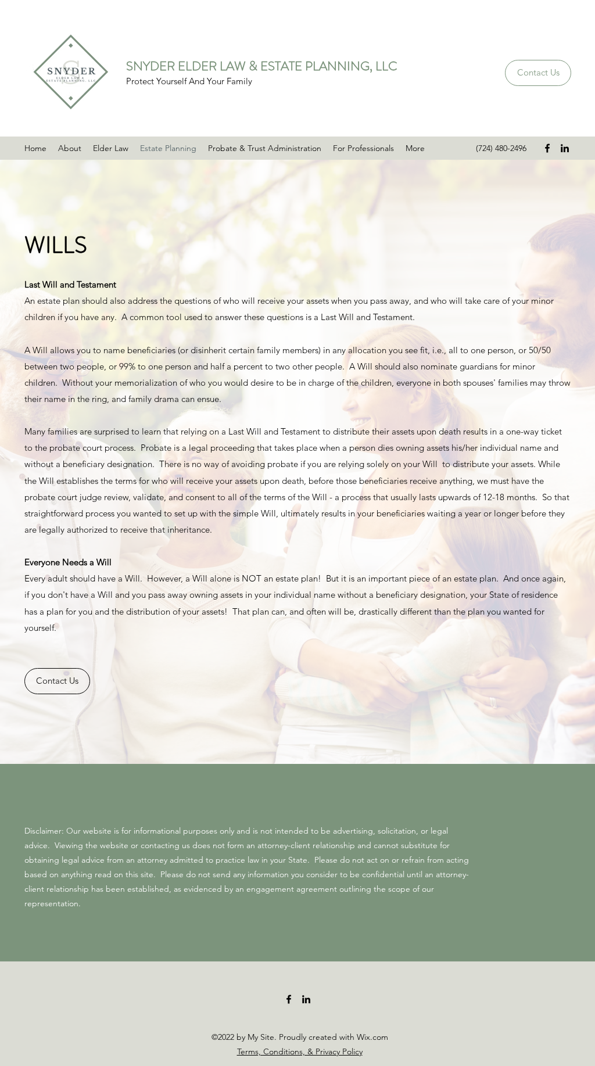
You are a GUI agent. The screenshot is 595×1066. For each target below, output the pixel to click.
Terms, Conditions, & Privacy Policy (300, 1051)
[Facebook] (547, 148)
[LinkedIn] (565, 148)
